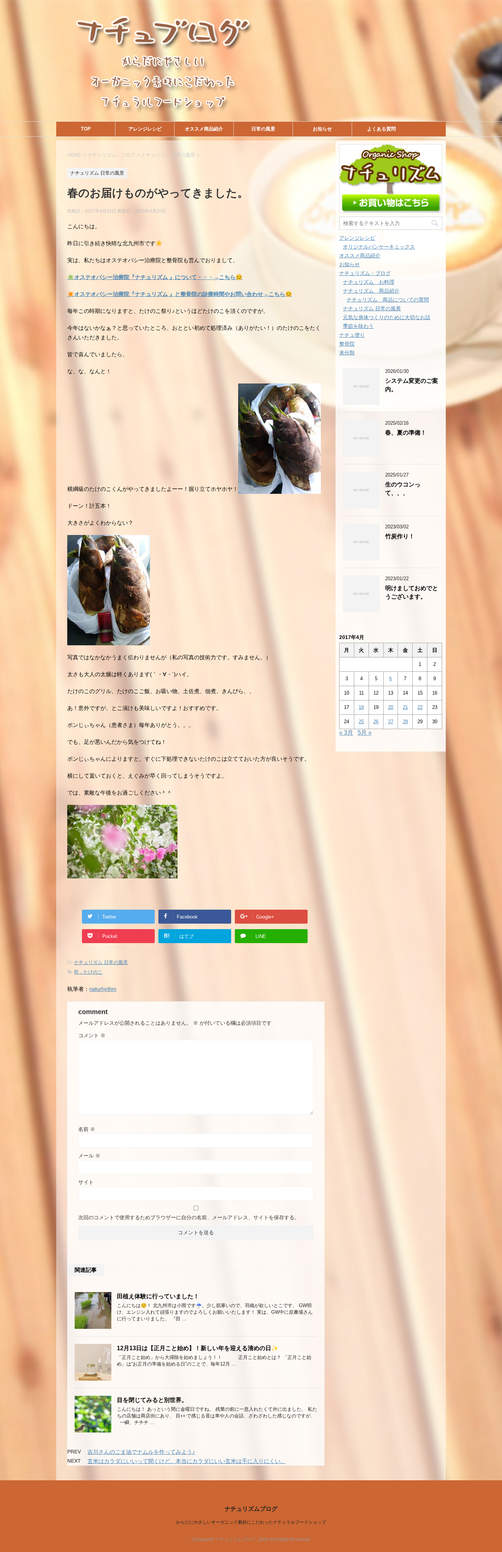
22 (420, 707)
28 (405, 721)
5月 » (365, 732)
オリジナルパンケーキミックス (379, 247)
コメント (91, 1035)
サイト (86, 1182)
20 (390, 707)
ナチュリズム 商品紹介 (371, 291)
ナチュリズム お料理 (368, 282)
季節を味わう (358, 326)
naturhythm (102, 989)
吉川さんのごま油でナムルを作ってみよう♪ (141, 1452)
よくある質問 (381, 129)
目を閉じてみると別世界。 (152, 1400)
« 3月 (346, 732)
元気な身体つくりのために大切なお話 (386, 317)
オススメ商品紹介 (204, 129)
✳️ (155, 277)
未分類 (347, 353)
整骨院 (347, 344)
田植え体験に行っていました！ (158, 1296)
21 (405, 707)
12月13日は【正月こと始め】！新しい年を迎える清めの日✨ (197, 1348)
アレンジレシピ (145, 129)
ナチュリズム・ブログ (365, 273)
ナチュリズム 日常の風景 (101, 962)
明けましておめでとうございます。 (411, 592)
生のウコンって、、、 (402, 488)
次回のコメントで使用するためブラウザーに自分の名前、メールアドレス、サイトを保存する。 (189, 1217)
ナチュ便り (352, 335)
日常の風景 (263, 129)
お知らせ (322, 129)
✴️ (179, 294)
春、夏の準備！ (405, 432)
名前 (86, 1129)
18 (361, 707)
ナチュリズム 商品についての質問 (388, 300)
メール (89, 1156)
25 (361, 721)
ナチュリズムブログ (251, 1509)
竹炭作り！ (400, 536)
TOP (86, 129)
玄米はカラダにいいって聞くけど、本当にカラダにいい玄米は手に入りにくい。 (186, 1461)
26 (376, 721)
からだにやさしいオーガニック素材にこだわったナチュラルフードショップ (251, 1522)
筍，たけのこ (88, 972)
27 (390, 721)
